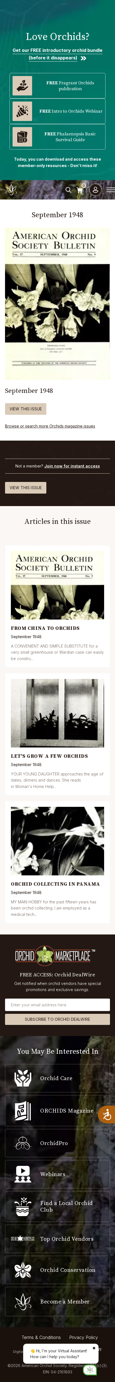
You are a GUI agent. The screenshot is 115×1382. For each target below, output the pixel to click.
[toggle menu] (111, 190)
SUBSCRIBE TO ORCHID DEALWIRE (57, 1019)
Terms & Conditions (41, 1337)
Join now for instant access (72, 466)
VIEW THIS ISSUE (25, 408)
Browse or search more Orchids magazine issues (50, 426)
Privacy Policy (83, 1337)
